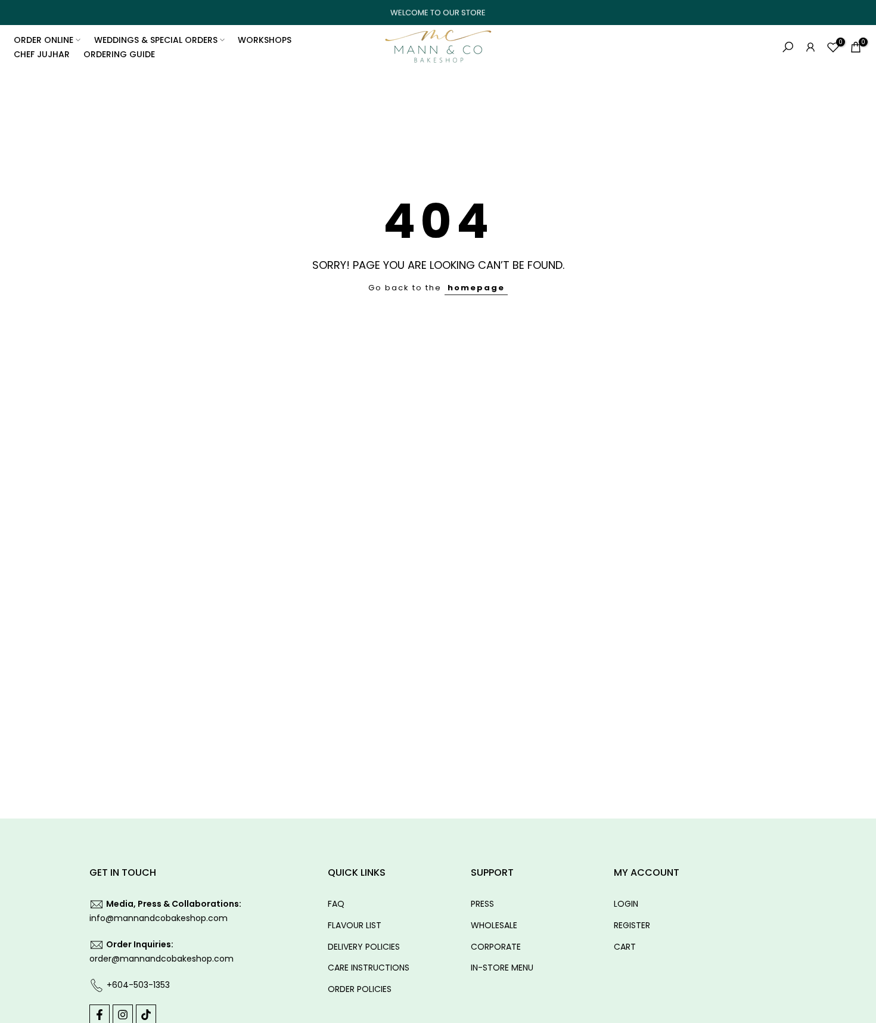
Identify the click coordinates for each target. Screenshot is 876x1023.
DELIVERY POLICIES (364, 947)
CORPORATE (496, 947)
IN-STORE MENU (502, 968)
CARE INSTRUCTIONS (368, 968)
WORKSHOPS (264, 40)
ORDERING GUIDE (119, 54)
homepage (476, 287)
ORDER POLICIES (360, 989)
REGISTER (632, 925)
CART (625, 947)
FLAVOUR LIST (354, 925)
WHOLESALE (494, 925)
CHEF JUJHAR (42, 54)
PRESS (482, 904)
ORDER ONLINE (43, 40)
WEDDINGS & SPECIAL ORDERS (156, 40)
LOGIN (626, 904)
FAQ (336, 904)
